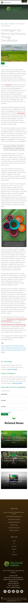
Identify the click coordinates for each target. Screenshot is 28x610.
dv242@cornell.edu (12, 369)
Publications (14, 549)
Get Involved (14, 546)
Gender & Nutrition (14, 525)
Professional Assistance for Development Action (13, 324)
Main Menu (25, 1)
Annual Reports (14, 554)
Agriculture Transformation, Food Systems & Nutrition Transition (14, 513)
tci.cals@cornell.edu (15, 587)
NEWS (3, 63)
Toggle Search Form (23, 1)
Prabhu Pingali (21, 113)
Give (14, 543)
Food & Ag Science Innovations (14, 519)
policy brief (8, 84)
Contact (14, 540)
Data (14, 552)
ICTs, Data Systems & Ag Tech (14, 527)
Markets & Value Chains (14, 530)
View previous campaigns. (6, 412)
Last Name (3, 406)
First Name (3, 400)
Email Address (4, 394)
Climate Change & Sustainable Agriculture (13, 348)
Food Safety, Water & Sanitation (14, 522)
